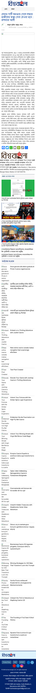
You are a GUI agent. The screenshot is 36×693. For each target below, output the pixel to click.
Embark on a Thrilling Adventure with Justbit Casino (21, 331)
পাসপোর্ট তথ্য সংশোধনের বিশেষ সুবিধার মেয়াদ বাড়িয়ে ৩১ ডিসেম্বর (17, 199)
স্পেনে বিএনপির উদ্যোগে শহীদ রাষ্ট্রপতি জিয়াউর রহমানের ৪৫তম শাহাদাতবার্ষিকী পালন (17, 245)
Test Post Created (16, 370)
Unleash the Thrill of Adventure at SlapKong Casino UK (22, 599)
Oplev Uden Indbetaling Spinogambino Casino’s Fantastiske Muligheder (18, 473)
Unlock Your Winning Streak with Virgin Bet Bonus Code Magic (21, 435)
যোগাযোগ (22, 662)
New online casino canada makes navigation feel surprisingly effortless (22, 350)
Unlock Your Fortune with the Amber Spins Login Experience (21, 398)
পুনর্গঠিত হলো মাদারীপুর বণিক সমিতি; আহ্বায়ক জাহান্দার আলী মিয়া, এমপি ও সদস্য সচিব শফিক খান (21, 286)
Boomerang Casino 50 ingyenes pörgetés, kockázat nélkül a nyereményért (21, 546)
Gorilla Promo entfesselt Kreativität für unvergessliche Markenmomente (20, 582)
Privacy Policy (6, 662)
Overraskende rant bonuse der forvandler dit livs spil (21, 489)
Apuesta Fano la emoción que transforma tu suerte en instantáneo (20, 635)
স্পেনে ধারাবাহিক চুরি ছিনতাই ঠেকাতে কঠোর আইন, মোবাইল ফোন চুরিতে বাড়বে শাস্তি (16, 222)
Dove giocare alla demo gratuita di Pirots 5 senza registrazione (22, 268)
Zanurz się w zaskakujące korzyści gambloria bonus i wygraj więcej (22, 526)
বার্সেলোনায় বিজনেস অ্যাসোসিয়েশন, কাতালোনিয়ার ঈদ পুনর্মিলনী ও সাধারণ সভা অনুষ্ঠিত (16, 255)
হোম (5, 9)
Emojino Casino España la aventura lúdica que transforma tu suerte (22, 455)
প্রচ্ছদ (12, 9)
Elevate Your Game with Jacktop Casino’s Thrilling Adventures (21, 379)
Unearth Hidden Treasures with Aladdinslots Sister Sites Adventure (21, 507)
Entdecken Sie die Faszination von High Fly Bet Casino (22, 418)
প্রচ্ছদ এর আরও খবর (8, 176)
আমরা (15, 662)
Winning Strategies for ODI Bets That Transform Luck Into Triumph (22, 564)
